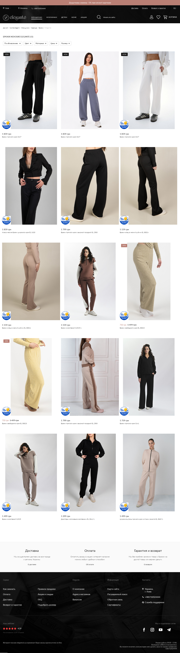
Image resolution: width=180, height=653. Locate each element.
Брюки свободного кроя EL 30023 (132, 328)
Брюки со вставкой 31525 (11, 519)
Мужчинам (51, 17)
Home (74, 17)
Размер (64, 43)
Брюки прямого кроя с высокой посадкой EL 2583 (79, 232)
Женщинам (36, 17)
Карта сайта (113, 589)
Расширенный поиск (117, 594)
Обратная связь (115, 599)
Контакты (146, 580)
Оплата (145, 8)
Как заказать (9, 589)
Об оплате (90, 564)
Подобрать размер (47, 604)
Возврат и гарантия (158, 8)
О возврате (148, 564)
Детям (64, 17)
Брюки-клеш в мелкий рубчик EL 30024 (134, 232)
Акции (84, 17)
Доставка (134, 8)
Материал (40, 43)
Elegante (76, 580)
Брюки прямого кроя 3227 (11, 137)
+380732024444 (40, 8)
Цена (53, 43)
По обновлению (11, 43)
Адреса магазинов (81, 594)
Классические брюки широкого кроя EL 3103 (18, 232)
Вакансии (77, 599)
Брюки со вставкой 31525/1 (71, 328)
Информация (113, 580)
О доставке (32, 564)
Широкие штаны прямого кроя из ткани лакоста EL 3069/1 (141, 519)
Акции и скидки (45, 594)
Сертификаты (114, 604)
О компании (78, 589)
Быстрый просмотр (29, 120)
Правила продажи (46, 589)
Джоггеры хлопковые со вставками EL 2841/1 (77, 519)
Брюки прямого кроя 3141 (129, 423)
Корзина (173, 17)
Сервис (6, 580)
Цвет (27, 43)
